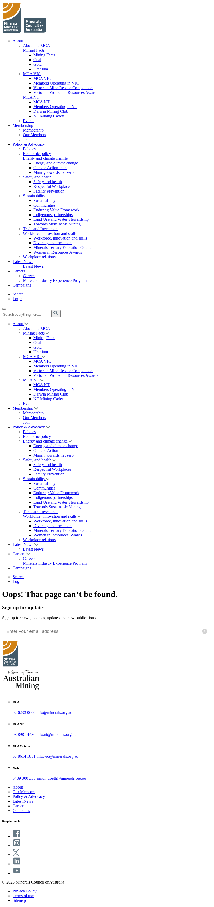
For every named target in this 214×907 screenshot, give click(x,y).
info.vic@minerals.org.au (57, 756)
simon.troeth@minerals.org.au (61, 778)
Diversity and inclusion (52, 243)
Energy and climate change (45, 158)
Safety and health (37, 177)
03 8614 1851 (24, 756)
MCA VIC (32, 73)
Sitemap (19, 900)
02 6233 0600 (24, 712)
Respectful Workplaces (52, 186)
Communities (44, 205)
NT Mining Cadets (48, 116)
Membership (23, 125)
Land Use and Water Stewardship (61, 219)
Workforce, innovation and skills (49, 233)
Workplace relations (39, 257)
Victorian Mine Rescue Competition (63, 88)
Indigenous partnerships (53, 214)
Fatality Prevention (48, 191)
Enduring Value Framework (56, 210)
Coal (37, 59)
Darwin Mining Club (50, 111)
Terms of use (23, 895)
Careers (19, 271)
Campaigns (22, 285)
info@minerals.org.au (54, 712)
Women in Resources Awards (57, 252)
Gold (37, 64)
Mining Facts (34, 50)
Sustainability (34, 196)
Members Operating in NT (55, 106)
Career (18, 806)
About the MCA (36, 45)
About (18, 41)
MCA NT (31, 97)
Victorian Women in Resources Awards (65, 92)
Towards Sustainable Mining (57, 224)
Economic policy (37, 153)
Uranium (40, 69)
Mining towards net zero (53, 172)
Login (17, 298)
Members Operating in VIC (56, 83)
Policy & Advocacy (29, 144)
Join (26, 139)
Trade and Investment (40, 228)
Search (18, 294)
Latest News (23, 261)
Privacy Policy (25, 891)
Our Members (34, 135)
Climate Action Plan (50, 167)
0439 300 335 (24, 778)
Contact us (21, 810)
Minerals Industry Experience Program (55, 280)
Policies (29, 149)
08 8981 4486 (24, 734)
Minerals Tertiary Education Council (63, 247)
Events (28, 120)
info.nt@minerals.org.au (56, 734)
